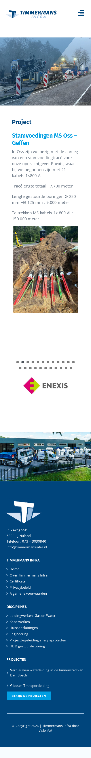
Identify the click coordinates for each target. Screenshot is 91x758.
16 (35, 368)
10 (63, 362)
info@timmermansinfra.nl (27, 547)
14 (25, 368)
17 (40, 368)
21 (61, 368)
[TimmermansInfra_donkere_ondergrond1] (23, 496)
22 (66, 368)
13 (20, 368)
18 (45, 368)
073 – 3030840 (34, 541)
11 (68, 362)
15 (30, 368)
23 (71, 368)
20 (56, 368)
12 (73, 362)
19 (50, 368)
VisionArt (45, 730)
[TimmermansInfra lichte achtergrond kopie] (32, 10)
